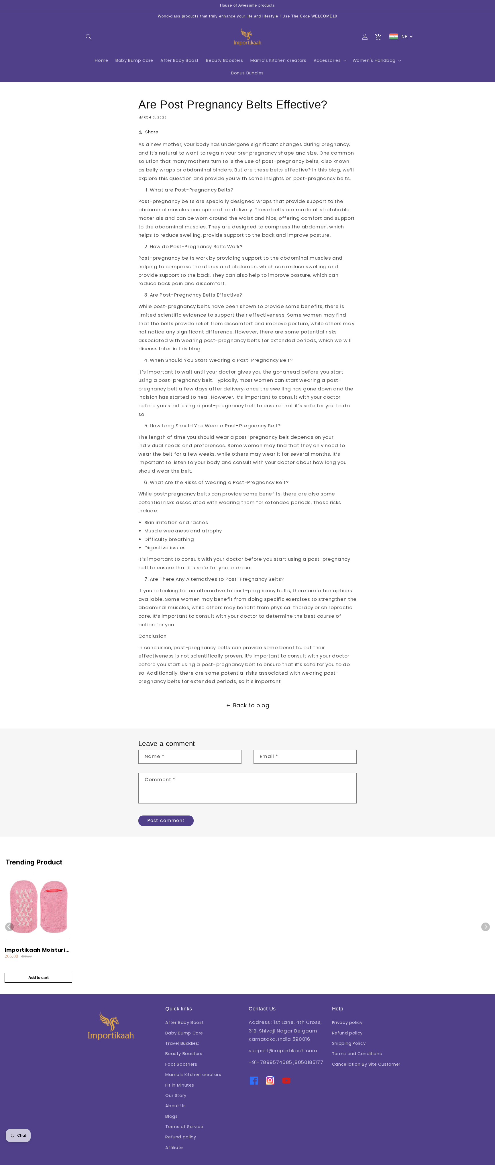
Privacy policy (347, 1022)
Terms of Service (184, 1127)
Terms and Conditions (357, 1054)
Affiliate (174, 1147)
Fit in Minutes (179, 1085)
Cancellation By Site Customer (366, 1064)
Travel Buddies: (182, 1043)
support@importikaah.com (283, 1050)
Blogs (171, 1116)
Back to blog (251, 705)
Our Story (175, 1095)
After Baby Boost (184, 1022)
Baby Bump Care (184, 1033)
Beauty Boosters (183, 1054)
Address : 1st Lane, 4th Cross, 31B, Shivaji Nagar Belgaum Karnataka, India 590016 (285, 1030)
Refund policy (180, 1137)
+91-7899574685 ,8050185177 (286, 1062)
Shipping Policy (349, 1043)
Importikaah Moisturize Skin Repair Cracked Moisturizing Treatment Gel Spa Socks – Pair (38, 949)
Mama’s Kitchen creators (193, 1074)
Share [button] (151, 132)
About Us (175, 1106)
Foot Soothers (181, 1064)
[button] (88, 36)
